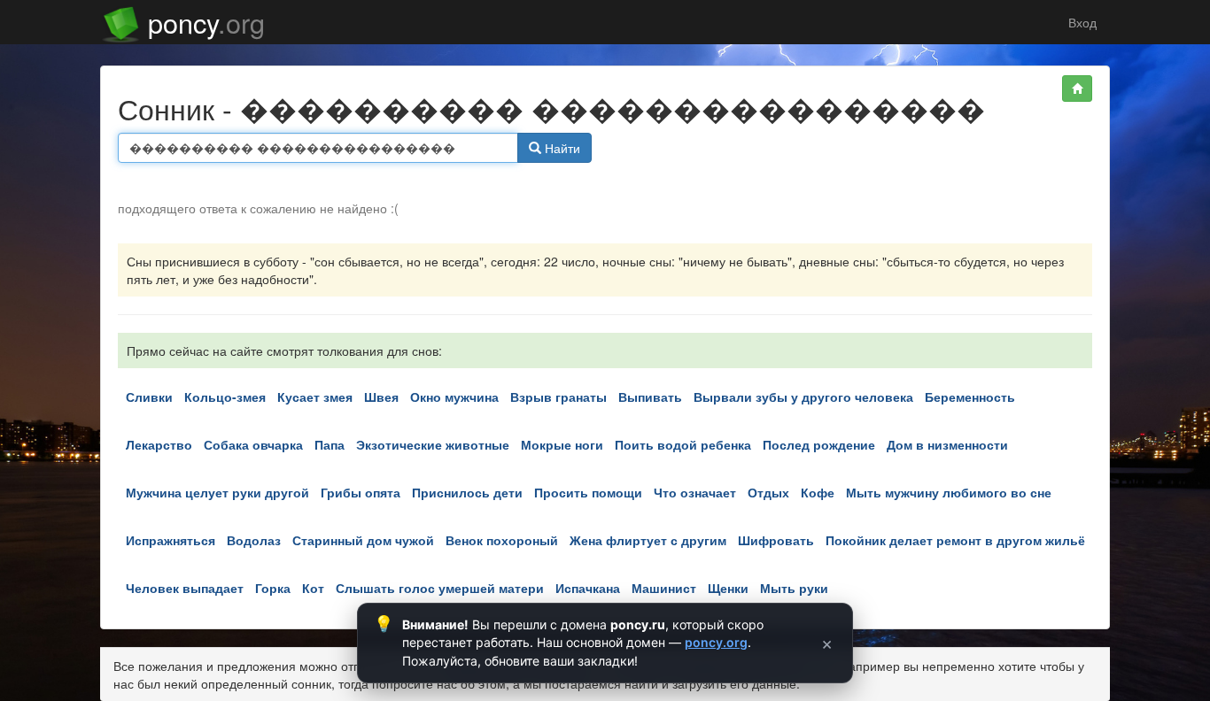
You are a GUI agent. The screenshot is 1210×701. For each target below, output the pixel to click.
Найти (560, 148)
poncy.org (716, 642)
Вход (1081, 22)
